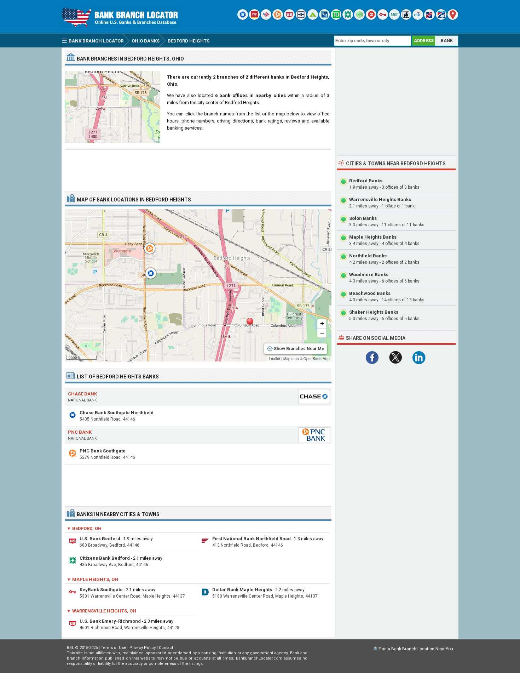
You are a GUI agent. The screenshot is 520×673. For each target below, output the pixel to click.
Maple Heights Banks (373, 237)
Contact (166, 647)
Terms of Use (113, 647)
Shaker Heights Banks (373, 312)
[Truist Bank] (301, 18)
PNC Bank (80, 432)
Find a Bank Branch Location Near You (416, 648)
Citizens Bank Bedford (105, 558)
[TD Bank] (336, 18)
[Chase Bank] (242, 18)
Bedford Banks (365, 180)
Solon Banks (363, 218)
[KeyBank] (382, 18)
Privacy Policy (142, 647)
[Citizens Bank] (347, 18)
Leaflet (274, 358)
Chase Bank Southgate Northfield (117, 412)
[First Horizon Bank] (441, 18)
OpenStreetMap (317, 358)
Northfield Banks (368, 255)
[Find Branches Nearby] (452, 18)
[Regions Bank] (312, 18)
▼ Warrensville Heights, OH (101, 611)
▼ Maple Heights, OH (92, 579)
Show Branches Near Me (299, 348)
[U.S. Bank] (289, 18)
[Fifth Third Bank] (324, 18)
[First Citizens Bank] (429, 18)
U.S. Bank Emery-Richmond (110, 621)
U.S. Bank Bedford (100, 538)
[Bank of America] (266, 18)
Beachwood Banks (370, 293)
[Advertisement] (198, 168)
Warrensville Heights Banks (380, 199)
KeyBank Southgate (101, 589)
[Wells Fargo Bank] (254, 18)
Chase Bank (82, 394)
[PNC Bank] (277, 18)
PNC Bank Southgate (103, 451)
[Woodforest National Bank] (406, 18)
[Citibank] (417, 18)
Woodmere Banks (368, 274)
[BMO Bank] (371, 18)
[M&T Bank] (394, 18)
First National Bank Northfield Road (251, 538)
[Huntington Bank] (359, 18)
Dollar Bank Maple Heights (242, 589)
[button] (249, 325)
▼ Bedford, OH (84, 528)
